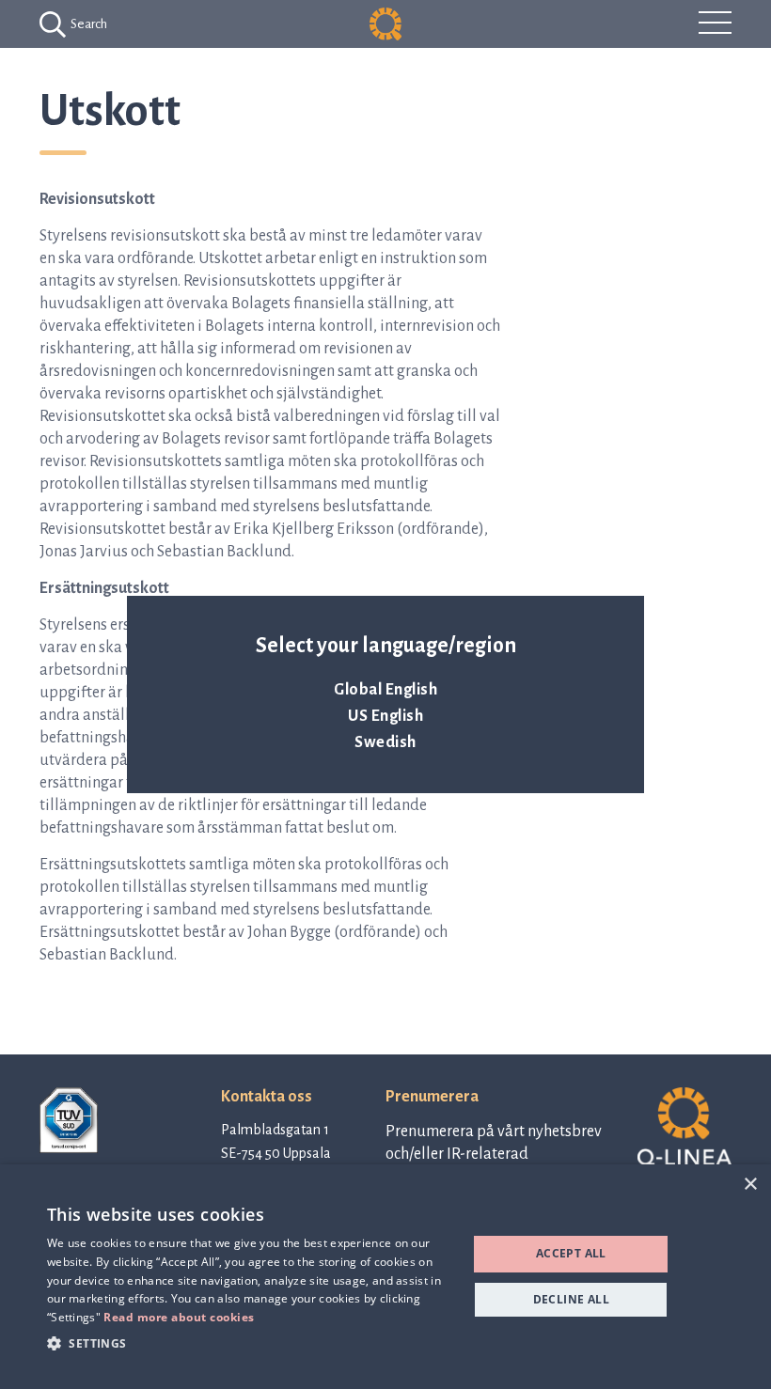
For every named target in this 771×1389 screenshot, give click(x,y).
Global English (385, 689)
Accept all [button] (571, 1253)
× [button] (750, 1185)
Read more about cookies (179, 1317)
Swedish (385, 742)
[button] (251, 1342)
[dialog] (385, 1276)
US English (385, 716)
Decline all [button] (571, 1299)
